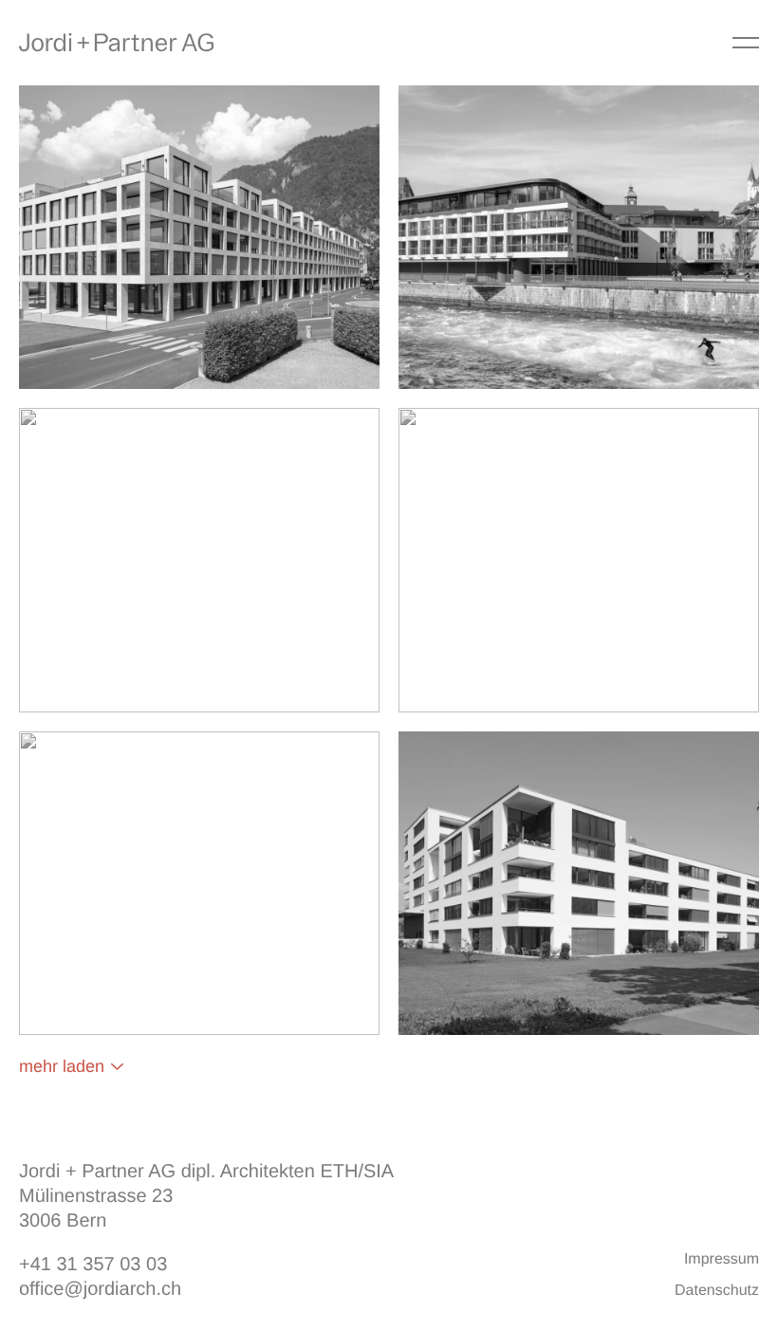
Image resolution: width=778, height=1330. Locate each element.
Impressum (721, 1259)
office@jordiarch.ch (100, 1289)
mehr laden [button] (61, 1066)
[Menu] (745, 42)
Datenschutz (717, 1291)
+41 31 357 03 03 (93, 1264)
